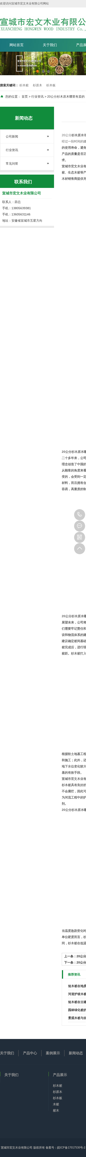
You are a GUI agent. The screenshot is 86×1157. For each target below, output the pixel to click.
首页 (25, 96)
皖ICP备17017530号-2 (71, 1147)
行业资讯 (37, 96)
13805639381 (79, 514)
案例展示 (53, 1053)
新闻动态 (76, 1053)
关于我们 (50, 45)
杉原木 (37, 85)
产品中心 (30, 1053)
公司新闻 (12, 136)
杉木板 (51, 85)
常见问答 (12, 163)
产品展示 (60, 1075)
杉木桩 (24, 85)
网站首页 (16, 45)
